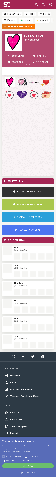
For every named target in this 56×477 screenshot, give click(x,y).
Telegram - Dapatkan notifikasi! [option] (24, 396)
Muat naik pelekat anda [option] (21, 389)
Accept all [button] (28, 466)
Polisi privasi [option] (16, 419)
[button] (43, 4)
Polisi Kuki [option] (14, 412)
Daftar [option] (13, 382)
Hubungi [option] (14, 433)
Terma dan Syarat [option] (18, 426)
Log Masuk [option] (15, 375)
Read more (25, 452)
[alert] (28, 457)
